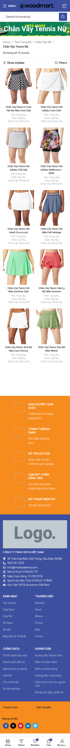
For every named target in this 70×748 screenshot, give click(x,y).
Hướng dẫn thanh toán (48, 655)
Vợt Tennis (9, 602)
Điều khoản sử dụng (15, 668)
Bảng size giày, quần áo (49, 692)
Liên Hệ (7, 675)
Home (7, 42)
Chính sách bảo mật (15, 655)
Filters (63, 62)
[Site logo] (37, 5)
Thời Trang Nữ (23, 42)
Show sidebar (16, 62)
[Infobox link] (35, 411)
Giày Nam (9, 609)
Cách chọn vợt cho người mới (50, 684)
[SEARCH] (63, 17)
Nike (37, 629)
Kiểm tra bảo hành (46, 662)
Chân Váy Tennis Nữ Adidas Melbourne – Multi (51, 170)
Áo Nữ (6, 629)
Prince (39, 622)
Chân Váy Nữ (43, 42)
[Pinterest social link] (21, 726)
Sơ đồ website (11, 688)
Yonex (39, 636)
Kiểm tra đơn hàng (46, 668)
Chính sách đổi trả (14, 662)
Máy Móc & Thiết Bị (14, 636)
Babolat (40, 602)
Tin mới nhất (10, 682)
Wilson (39, 616)
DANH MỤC (10, 596)
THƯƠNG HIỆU (44, 596)
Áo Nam (8, 622)
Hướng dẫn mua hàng (48, 675)
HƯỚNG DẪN (43, 648)
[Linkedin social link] (28, 726)
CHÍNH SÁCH (11, 648)
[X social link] (13, 726)
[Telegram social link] (35, 726)
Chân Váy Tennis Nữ (18, 121)
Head (38, 609)
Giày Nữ (7, 616)
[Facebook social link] (6, 726)
